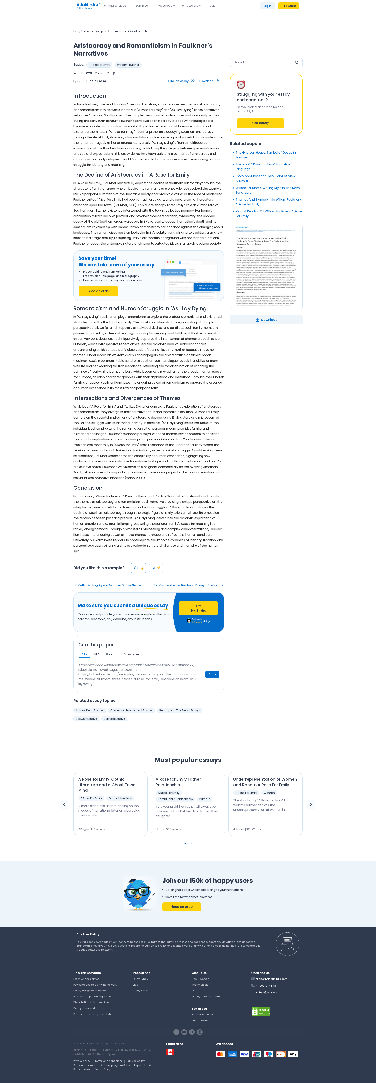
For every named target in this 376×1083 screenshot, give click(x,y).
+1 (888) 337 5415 (266, 985)
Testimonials (200, 984)
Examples (101, 31)
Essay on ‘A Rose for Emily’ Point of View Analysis (265, 178)
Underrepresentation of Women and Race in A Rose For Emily (265, 782)
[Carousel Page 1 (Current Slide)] (185, 843)
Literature (117, 31)
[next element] (311, 804)
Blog (135, 984)
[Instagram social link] (200, 1032)
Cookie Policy (102, 1069)
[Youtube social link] (184, 1032)
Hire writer (289, 6)
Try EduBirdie (198, 608)
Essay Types (140, 979)
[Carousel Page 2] (188, 843)
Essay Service (81, 31)
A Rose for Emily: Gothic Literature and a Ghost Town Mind (107, 785)
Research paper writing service (92, 996)
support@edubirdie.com (271, 979)
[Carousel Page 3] (191, 843)
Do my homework (84, 1008)
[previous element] (64, 804)
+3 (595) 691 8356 (266, 992)
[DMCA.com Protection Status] (261, 1011)
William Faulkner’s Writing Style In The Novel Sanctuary (268, 190)
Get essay (260, 123)
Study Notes (140, 990)
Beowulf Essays (86, 719)
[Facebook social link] (176, 1032)
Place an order (98, 291)
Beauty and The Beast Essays (179, 710)
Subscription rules (84, 1065)
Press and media (202, 1014)
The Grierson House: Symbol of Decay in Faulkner (186, 585)
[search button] (297, 62)
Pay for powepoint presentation (93, 1014)
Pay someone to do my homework (95, 984)
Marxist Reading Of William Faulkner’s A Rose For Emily (269, 213)
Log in (268, 6)
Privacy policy (81, 1061)
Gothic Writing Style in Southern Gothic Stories (109, 585)
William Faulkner (128, 65)
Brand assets (200, 1020)
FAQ (194, 990)
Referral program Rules (115, 1065)
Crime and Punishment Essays (131, 710)
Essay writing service (86, 979)
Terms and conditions (109, 1061)
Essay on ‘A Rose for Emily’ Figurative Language (263, 166)
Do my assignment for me (90, 990)
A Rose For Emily (137, 31)
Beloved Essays (114, 719)
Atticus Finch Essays (90, 710)
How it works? (200, 979)
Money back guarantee (206, 996)
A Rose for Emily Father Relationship (178, 782)
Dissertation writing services (91, 1002)
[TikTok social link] (192, 1032)
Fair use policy (136, 1061)
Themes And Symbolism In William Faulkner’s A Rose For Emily (269, 202)
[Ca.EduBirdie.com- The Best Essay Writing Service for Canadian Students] (170, 1052)
